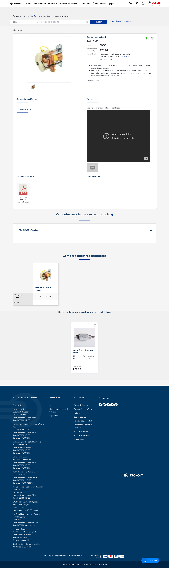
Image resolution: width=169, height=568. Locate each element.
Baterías (52, 405)
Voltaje (16, 302)
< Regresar (17, 30)
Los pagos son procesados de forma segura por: (65, 555)
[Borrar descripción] (87, 22)
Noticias (77, 413)
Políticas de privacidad (83, 421)
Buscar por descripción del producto (53, 16)
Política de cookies (81, 431)
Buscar (99, 22)
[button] (53, 3)
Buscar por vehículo (24, 16)
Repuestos (53, 416)
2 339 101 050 (45, 296)
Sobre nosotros (80, 417)
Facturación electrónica (83, 409)
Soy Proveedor (80, 439)
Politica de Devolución (83, 435)
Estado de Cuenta (81, 405)
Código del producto (18, 296)
